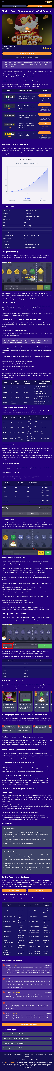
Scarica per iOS (39, 890)
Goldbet (9, 136)
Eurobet (9, 127)
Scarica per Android (14, 890)
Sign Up (40, 6)
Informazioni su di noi (41, 1054)
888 (9, 108)
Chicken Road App (7, 1054)
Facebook (17, 1059)
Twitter (23, 1059)
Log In (14, 6)
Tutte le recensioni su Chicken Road (27, 1024)
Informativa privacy (29, 1054)
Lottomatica (9, 118)
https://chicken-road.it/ (10, 1062)
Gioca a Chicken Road (27, 53)
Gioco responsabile (18, 1054)
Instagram (30, 1059)
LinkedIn (37, 1059)
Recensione (45, 107)
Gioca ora (44, 95)
